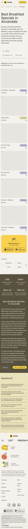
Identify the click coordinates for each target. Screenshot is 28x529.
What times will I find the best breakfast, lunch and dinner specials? (11, 405)
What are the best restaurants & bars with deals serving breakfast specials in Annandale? (12, 412)
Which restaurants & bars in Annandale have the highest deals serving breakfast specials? (12, 425)
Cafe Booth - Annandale (8, 90)
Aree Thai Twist (5, 145)
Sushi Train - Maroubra (7, 227)
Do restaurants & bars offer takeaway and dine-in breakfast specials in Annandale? (12, 399)
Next (26, 265)
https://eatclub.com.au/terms (6, 517)
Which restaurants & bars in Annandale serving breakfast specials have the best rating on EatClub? (11, 419)
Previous (2, 265)
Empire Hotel (5, 117)
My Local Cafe (5, 172)
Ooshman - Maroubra (7, 200)
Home (2, 6)
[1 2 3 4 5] (14, 78)
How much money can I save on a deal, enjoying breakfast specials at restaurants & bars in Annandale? (12, 393)
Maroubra (3, 147)
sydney (15, 6)
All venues (9, 6)
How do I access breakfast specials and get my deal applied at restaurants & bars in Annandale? (12, 386)
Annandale (3, 92)
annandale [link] (22, 6)
